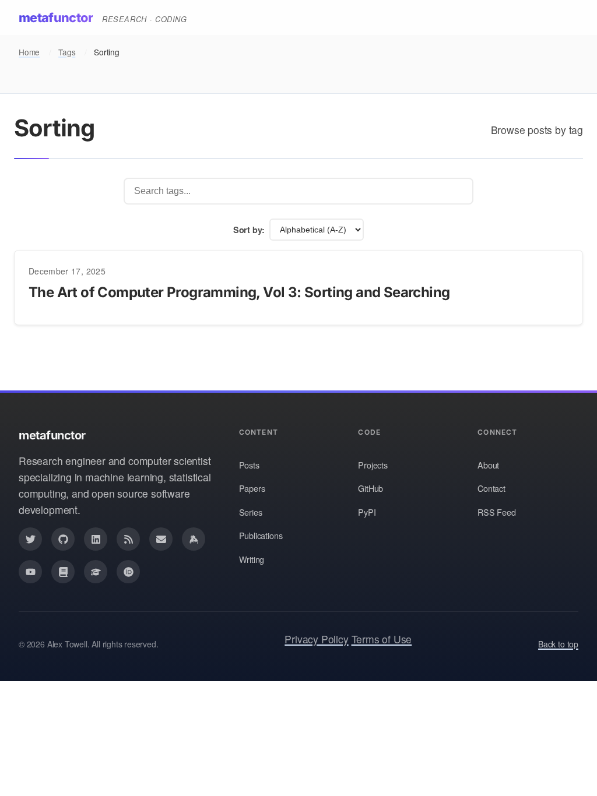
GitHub (370, 488)
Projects (373, 465)
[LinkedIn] (95, 539)
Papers (252, 488)
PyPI (366, 512)
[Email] (161, 539)
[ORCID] (128, 571)
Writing (252, 559)
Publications (261, 535)
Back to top (558, 644)
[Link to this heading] (17, 292)
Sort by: (249, 229)
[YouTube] (30, 571)
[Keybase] (193, 539)
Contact (491, 488)
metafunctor (56, 17)
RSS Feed (496, 512)
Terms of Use (382, 639)
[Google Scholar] (95, 571)
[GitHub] (63, 539)
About (488, 465)
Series (250, 512)
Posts (249, 465)
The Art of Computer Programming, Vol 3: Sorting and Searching (239, 292)
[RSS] (128, 539)
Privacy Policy (316, 639)
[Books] (63, 571)
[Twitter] (30, 539)
